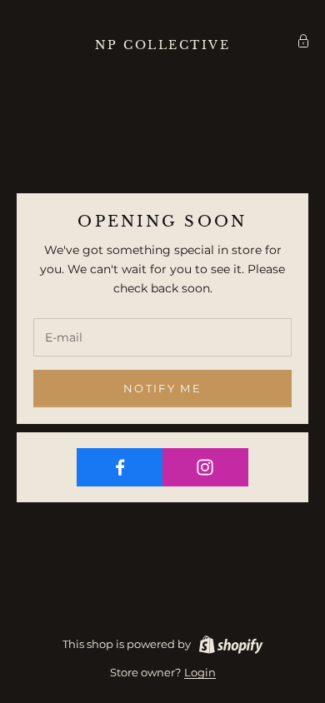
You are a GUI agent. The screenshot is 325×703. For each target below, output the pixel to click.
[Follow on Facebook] (120, 467)
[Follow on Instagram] (205, 467)
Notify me (162, 388)
